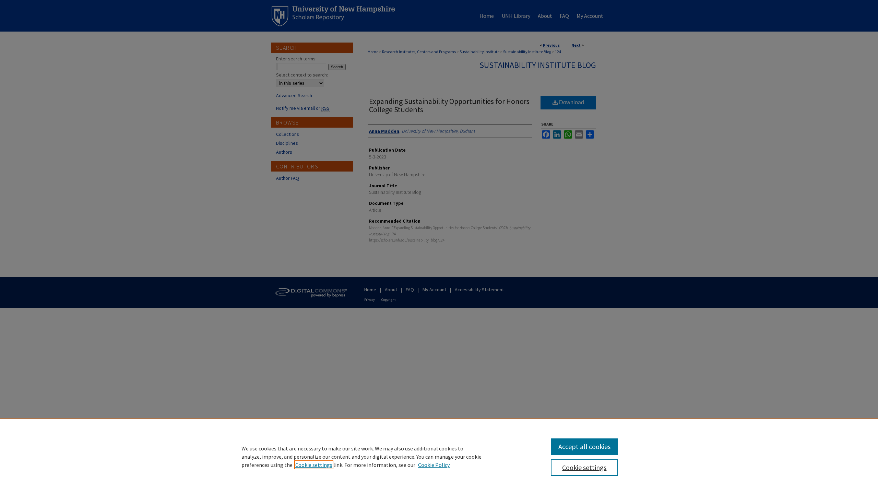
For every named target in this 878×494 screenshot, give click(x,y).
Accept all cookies (584, 446)
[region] (439, 456)
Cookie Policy (434, 464)
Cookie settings (313, 464)
